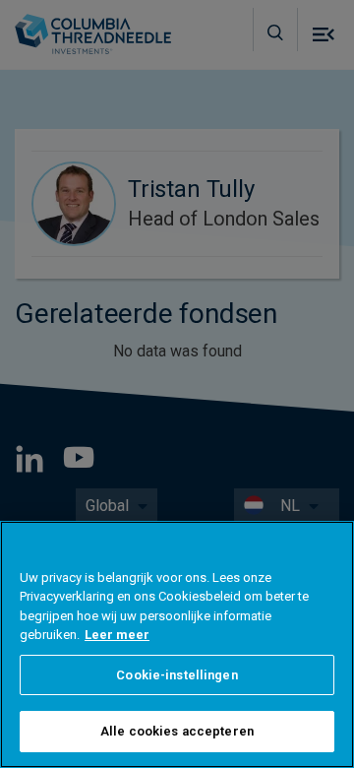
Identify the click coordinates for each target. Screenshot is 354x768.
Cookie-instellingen (176, 675)
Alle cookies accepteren (177, 731)
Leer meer (117, 634)
